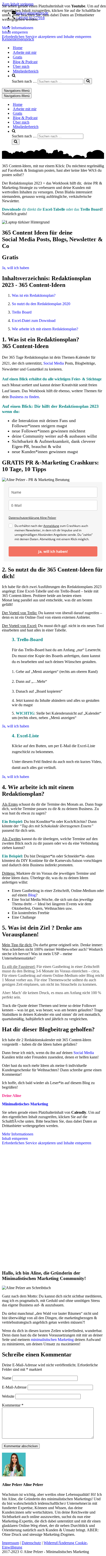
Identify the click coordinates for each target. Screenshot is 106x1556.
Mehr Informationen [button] (17, 28)
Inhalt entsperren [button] (15, 32)
